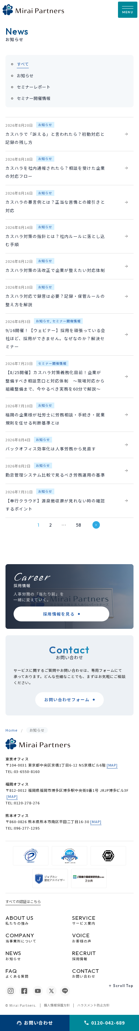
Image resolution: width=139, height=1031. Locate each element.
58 (78, 525)
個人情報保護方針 (57, 1005)
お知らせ (25, 75)
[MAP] (112, 765)
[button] (127, 10)
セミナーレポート (33, 87)
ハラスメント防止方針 (93, 1005)
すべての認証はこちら (23, 901)
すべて (23, 64)
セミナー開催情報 (33, 98)
